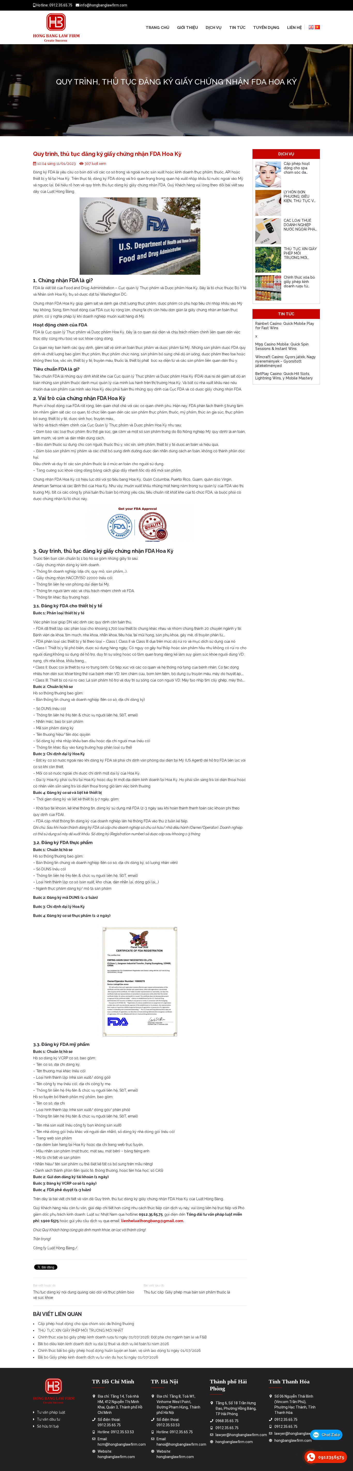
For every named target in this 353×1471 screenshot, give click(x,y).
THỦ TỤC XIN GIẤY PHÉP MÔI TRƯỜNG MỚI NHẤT (80, 1330)
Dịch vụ (213, 27)
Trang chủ (157, 27)
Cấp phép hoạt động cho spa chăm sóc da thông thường (86, 1324)
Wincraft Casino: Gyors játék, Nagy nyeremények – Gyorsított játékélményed (285, 361)
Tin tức (237, 27)
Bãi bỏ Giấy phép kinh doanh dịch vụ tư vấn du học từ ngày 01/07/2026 (98, 1357)
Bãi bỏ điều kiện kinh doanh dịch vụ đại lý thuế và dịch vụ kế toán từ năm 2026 (103, 1344)
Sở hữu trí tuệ (48, 1426)
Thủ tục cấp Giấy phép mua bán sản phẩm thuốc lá (187, 1292)
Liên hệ (294, 27)
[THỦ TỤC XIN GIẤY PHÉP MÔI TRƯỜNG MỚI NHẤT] (268, 260)
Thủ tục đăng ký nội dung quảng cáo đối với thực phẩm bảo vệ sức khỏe (83, 1295)
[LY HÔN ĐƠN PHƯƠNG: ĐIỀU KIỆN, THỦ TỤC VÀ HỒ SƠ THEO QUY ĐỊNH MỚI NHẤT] (268, 203)
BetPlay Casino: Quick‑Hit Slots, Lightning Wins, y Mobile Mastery (284, 376)
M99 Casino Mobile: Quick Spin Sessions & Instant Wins (282, 346)
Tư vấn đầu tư (48, 1419)
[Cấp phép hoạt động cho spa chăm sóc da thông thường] (268, 174)
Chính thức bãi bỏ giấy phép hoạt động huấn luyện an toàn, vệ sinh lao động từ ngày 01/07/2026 (119, 1351)
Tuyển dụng (266, 27)
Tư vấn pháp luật (51, 1412)
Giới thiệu (187, 27)
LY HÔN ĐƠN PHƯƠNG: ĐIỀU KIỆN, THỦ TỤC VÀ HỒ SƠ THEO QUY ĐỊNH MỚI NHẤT (300, 200)
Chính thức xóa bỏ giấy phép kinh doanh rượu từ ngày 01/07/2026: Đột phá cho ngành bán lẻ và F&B (122, 1337)
